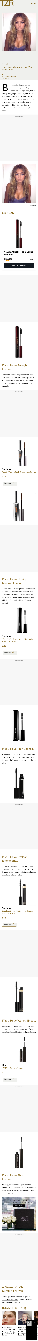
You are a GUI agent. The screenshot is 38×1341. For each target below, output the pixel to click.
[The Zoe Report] (7, 3)
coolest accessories (10, 1299)
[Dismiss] (34, 1322)
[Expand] (28, 1322)
